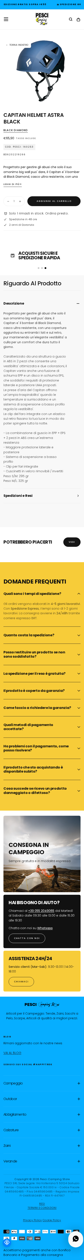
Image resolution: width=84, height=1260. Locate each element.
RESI (42, 1204)
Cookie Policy (52, 1220)
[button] (6, 19)
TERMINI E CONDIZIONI (42, 1208)
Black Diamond (15, 130)
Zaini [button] (7, 1145)
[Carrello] (78, 19)
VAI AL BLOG (12, 1053)
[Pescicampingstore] (42, 1004)
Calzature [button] (11, 1130)
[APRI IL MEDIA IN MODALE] (78, 97)
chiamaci (21, 981)
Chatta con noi (27, 938)
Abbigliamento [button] (14, 1114)
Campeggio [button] (13, 1083)
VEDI (72, 542)
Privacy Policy (32, 1220)
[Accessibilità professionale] (7, 1243)
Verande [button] (10, 1161)
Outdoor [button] (10, 1098)
